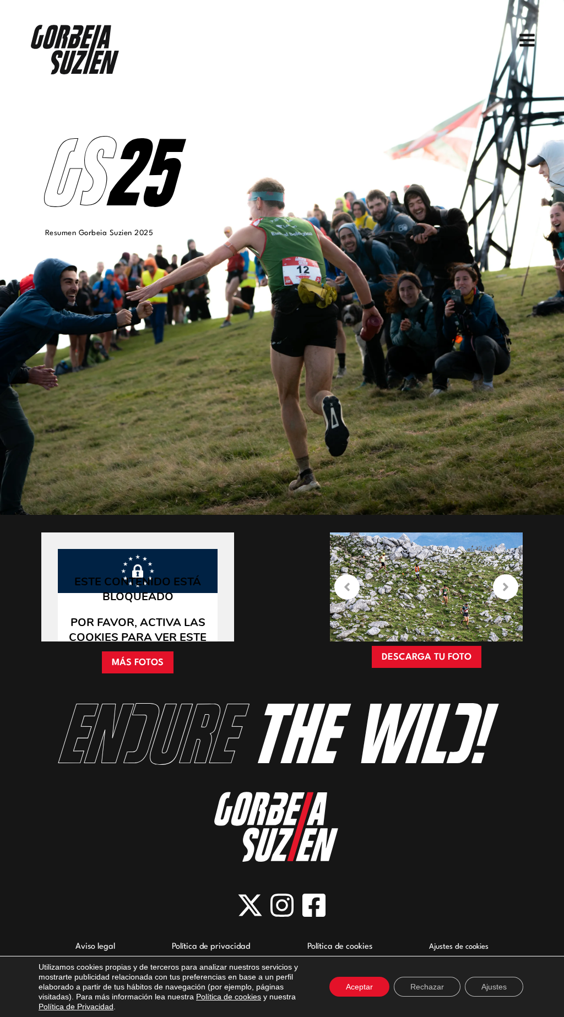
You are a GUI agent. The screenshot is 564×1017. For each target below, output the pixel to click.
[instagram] (282, 905)
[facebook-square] (314, 905)
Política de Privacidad (76, 1006)
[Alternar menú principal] (527, 40)
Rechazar (427, 986)
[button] (137, 662)
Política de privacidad (211, 947)
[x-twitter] (250, 905)
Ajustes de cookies (459, 946)
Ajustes (494, 986)
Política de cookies (339, 947)
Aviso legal (95, 947)
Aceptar (359, 986)
